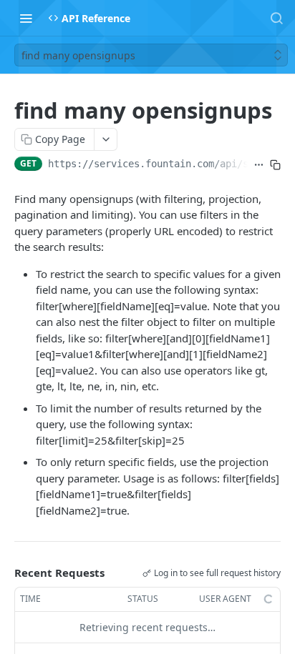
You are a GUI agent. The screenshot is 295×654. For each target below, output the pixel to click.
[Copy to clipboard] (275, 165)
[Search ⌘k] (276, 17)
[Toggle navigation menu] (25, 17)
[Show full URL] (258, 165)
